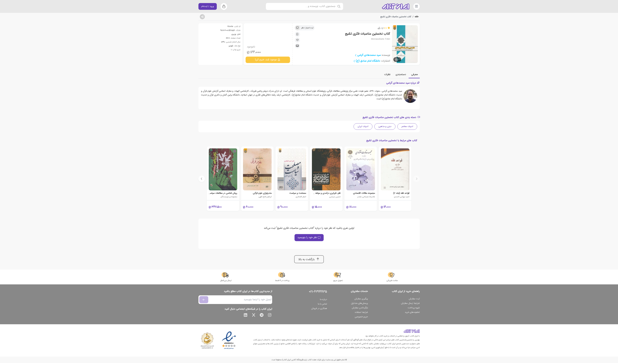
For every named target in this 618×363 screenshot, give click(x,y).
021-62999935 (318, 291)
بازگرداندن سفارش (360, 308)
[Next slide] (201, 179)
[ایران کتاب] (395, 6)
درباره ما (323, 299)
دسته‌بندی (401, 74)
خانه (416, 17)
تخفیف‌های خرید (412, 312)
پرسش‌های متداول (359, 303)
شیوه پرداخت (414, 308)
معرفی (414, 74)
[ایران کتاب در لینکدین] (245, 315)
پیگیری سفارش (361, 299)
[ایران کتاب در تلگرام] (261, 315)
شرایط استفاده (361, 312)
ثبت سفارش (414, 299)
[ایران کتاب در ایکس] (253, 315)
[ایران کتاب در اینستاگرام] (269, 315)
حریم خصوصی (361, 317)
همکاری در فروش (319, 308)
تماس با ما (322, 304)
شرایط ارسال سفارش (410, 303)
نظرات (387, 74)
